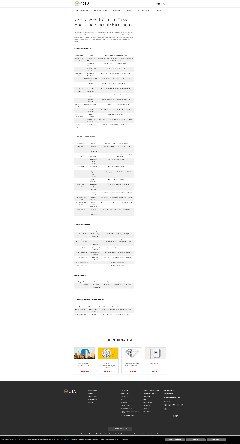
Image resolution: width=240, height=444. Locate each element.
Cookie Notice (116, 434)
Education (90, 393)
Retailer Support (125, 393)
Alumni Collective (125, 408)
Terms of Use (108, 434)
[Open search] (164, 4)
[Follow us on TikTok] (165, 409)
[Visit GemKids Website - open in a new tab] (176, 416)
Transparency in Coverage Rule (142, 434)
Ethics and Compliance (127, 434)
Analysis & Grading (92, 399)
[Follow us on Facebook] (178, 405)
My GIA (152, 4)
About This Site (155, 434)
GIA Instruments (125, 390)
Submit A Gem (125, 4)
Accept (195, 440)
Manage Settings (175, 440)
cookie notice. (66, 439)
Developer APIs (147, 411)
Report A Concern (147, 402)
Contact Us (146, 408)
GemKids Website (125, 405)
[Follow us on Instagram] (165, 405)
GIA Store (145, 4)
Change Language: (121, 428)
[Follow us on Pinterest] (182, 405)
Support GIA (146, 405)
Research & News (92, 396)
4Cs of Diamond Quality (127, 415)
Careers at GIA (147, 396)
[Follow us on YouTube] (174, 405)
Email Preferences (168, 390)
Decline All (216, 440)
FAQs (122, 399)
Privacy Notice (100, 434)
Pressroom (124, 402)
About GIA (90, 402)
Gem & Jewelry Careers (149, 393)
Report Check (115, 4)
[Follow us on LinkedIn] (170, 405)
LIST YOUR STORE (135, 4)
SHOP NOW (155, 372)
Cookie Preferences (168, 393)
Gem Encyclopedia (92, 390)
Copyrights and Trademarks (88, 434)
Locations (145, 399)
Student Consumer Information (151, 390)
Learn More (85, 372)
